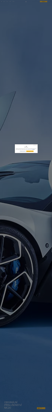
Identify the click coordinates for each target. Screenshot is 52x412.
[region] (26, 148)
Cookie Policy (33, 149)
